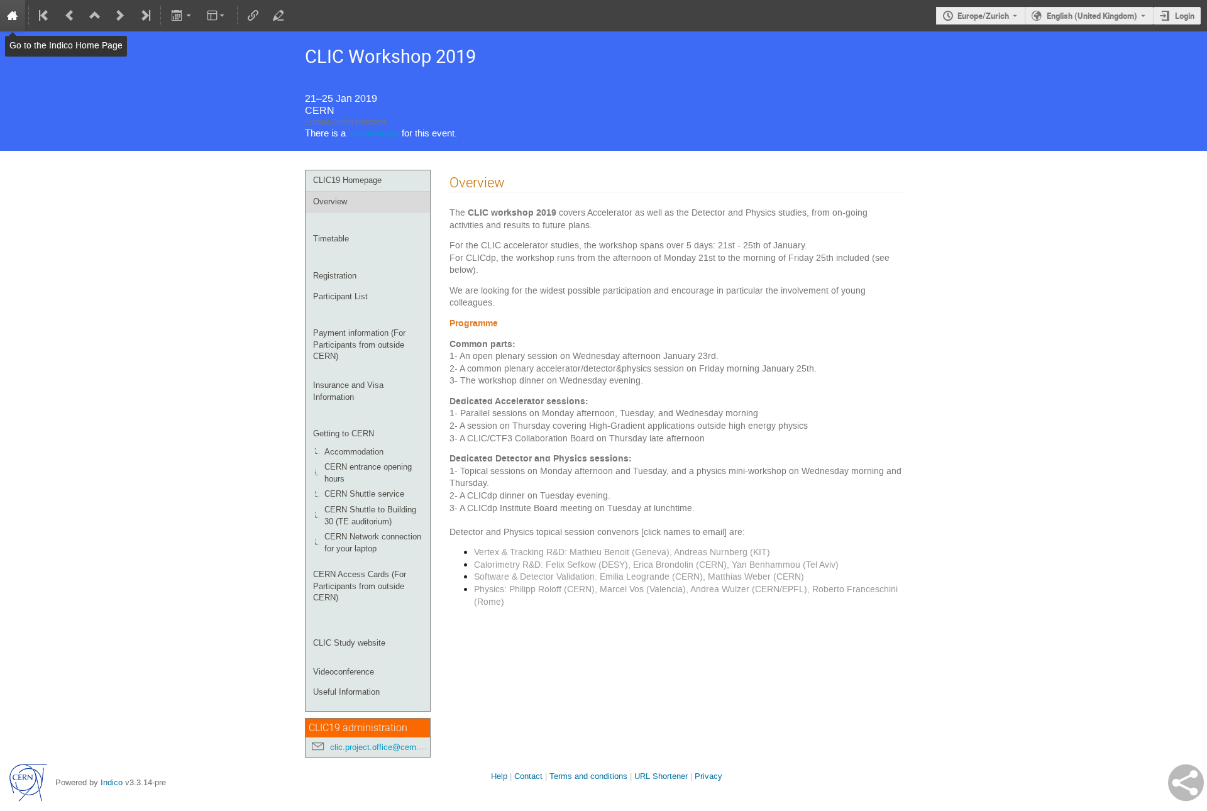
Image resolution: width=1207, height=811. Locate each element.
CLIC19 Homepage (347, 180)
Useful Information (346, 692)
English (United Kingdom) (1092, 15)
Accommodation (353, 451)
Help (499, 776)
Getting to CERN (343, 433)
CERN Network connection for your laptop (372, 542)
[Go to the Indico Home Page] (12, 15)
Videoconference (343, 671)
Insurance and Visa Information (348, 391)
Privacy (708, 776)
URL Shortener (661, 776)
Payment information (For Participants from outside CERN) (359, 344)
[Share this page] (1186, 783)
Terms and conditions (588, 776)
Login (1184, 15)
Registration (334, 275)
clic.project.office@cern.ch (378, 747)
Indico (112, 782)
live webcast (373, 134)
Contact (528, 776)
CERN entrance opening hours (368, 472)
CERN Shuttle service (364, 494)
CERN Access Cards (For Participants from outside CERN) (359, 586)
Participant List (340, 296)
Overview (330, 201)
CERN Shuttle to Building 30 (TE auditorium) (370, 515)
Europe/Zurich (983, 15)
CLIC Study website (349, 643)
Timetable (331, 238)
